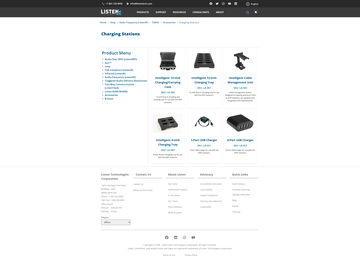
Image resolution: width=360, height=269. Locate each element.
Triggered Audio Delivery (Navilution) (126, 80)
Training (236, 211)
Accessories (169, 22)
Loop (107, 66)
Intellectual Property (177, 189)
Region (105, 217)
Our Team (173, 201)
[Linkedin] (235, 3)
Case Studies (206, 189)
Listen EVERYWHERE (116, 91)
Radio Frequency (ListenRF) (133, 22)
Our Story (172, 184)
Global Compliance (209, 195)
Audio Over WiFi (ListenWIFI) (121, 59)
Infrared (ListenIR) (115, 73)
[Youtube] (229, 3)
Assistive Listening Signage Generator (241, 192)
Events (235, 206)
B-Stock (109, 98)
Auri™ (108, 62)
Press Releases (175, 207)
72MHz (155, 22)
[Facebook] (211, 3)
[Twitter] (217, 3)
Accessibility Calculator (211, 184)
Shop (113, 22)
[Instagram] (223, 3)
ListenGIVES (205, 207)
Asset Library (238, 184)
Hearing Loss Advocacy (211, 201)
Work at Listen (175, 212)
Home (103, 22)
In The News (174, 195)
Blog (234, 200)
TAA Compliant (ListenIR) (119, 70)
